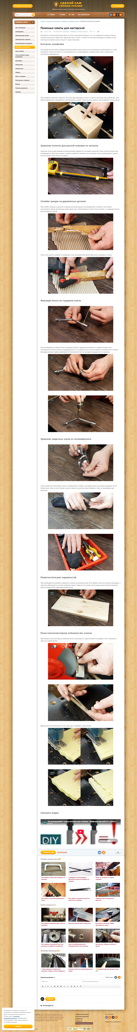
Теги (72, 15)
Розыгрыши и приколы (22, 80)
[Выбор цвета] (68, 986)
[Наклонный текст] (45, 986)
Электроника (19, 31)
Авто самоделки (20, 28)
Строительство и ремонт (22, 39)
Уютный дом (19, 68)
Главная (52, 15)
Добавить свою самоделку (82, 1014)
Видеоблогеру (79, 1018)
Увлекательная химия (22, 35)
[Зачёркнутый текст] (51, 986)
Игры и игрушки (20, 76)
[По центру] (57, 986)
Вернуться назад (49, 852)
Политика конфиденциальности (84, 1023)
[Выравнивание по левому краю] (54, 986)
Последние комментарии (82, 1016)
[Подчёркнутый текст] (48, 986)
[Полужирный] (42, 986)
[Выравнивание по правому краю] (60, 986)
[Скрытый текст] (71, 986)
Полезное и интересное (22, 47)
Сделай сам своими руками (68, 4)
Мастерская (19, 64)
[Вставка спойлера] (80, 986)
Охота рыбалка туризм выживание (22, 56)
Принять (18, 1026)
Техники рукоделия (21, 88)
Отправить (50, 999)
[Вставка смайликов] (64, 986)
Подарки (18, 92)
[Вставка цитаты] (74, 986)
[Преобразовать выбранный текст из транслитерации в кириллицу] (77, 986)
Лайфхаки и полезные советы (79, 31)
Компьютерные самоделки (23, 43)
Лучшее (62, 15)
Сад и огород (19, 51)
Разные (17, 84)
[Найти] (33, 14)
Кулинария (18, 61)
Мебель (17, 72)
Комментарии (85, 15)
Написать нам (78, 1021)
